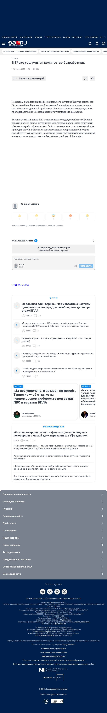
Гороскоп (77, 37)
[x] (64, 591)
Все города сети (12, 574)
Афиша (66, 37)
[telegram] (42, 591)
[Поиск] (90, 44)
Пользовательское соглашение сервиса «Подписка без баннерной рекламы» (53, 660)
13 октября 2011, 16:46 (21, 69)
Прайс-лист (9, 523)
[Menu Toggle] (3, 44)
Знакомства (26, 37)
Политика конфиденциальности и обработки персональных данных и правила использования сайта (53, 664)
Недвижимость (10, 37)
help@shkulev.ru (60, 624)
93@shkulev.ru (65, 620)
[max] (57, 591)
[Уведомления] (97, 44)
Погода (38, 37)
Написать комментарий (31, 78)
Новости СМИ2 (20, 284)
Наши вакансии (11, 545)
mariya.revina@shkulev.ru (44, 635)
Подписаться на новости (17, 494)
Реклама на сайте (13, 516)
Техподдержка (11, 552)
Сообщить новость (13, 501)
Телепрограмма (52, 37)
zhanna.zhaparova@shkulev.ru (44, 632)
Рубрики (8, 508)
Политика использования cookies (53, 652)
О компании (9, 530)
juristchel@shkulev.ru (81, 622)
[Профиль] (103, 44)
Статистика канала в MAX (17, 566)
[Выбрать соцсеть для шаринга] (92, 78)
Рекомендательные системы (53, 656)
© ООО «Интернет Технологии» (53, 695)
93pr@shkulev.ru (69, 645)
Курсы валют (91, 37)
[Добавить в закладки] (85, 78)
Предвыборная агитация (17, 559)
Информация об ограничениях (53, 649)
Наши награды (11, 537)
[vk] (50, 591)
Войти (21, 267)
